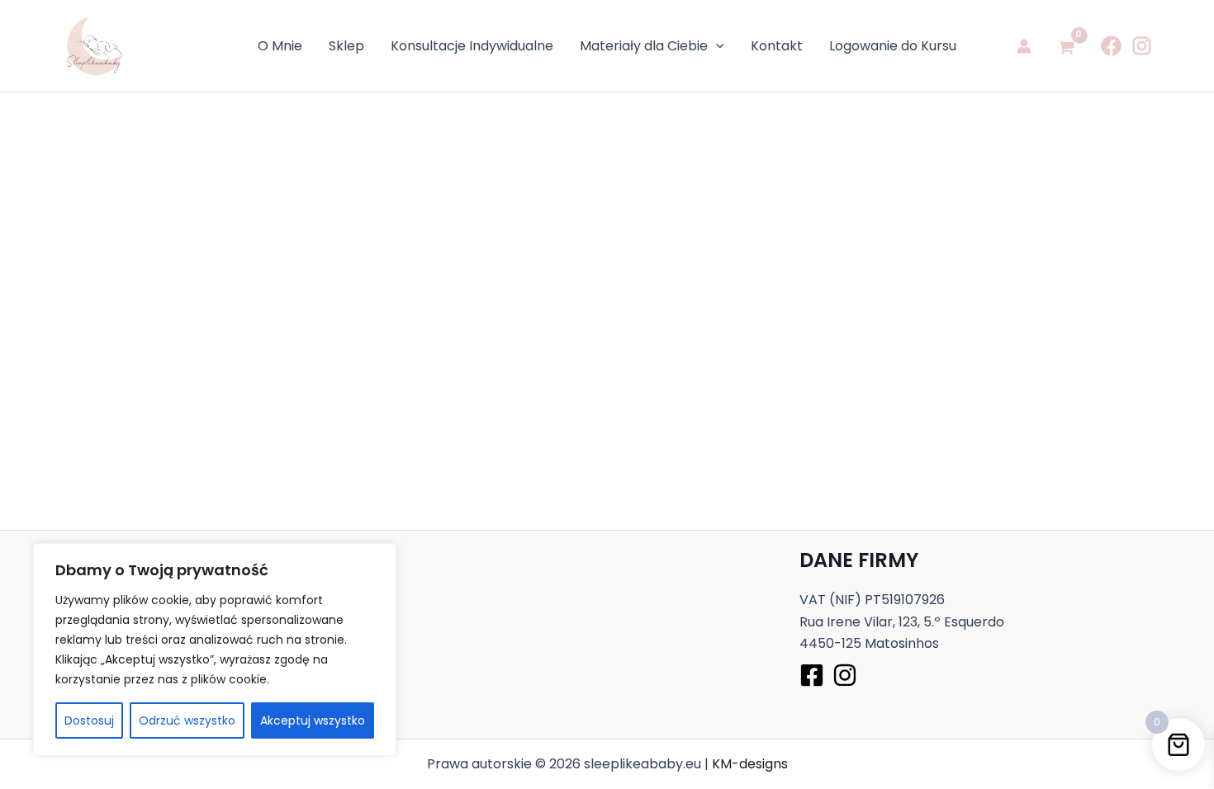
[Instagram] (1141, 45)
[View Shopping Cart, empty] (1066, 46)
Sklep (346, 45)
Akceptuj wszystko (312, 720)
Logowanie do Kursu (892, 45)
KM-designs (750, 763)
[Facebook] (1111, 45)
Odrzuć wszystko (187, 720)
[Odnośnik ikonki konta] (1024, 46)
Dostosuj (89, 720)
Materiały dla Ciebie (644, 45)
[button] (716, 46)
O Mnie (280, 45)
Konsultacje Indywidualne (472, 45)
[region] (214, 649)
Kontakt (777, 45)
